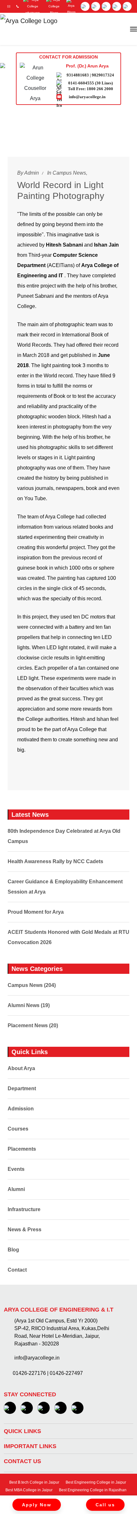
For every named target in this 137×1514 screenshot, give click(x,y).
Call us (105, 1504)
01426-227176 (29, 1373)
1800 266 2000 (100, 88)
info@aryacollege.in (87, 96)
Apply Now (36, 1504)
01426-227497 (66, 1373)
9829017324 (103, 75)
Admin (31, 173)
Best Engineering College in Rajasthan (92, 1490)
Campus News (69, 173)
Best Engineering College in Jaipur (95, 1482)
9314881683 (78, 75)
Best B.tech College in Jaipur (33, 1482)
